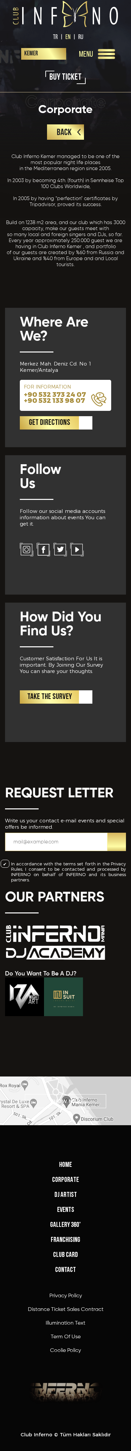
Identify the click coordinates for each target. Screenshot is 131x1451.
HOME (65, 1165)
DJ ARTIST (65, 1195)
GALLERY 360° (65, 1225)
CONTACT (65, 1270)
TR (55, 36)
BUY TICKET (65, 77)
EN (68, 36)
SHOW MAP (65, 1101)
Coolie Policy (65, 1350)
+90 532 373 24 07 (55, 395)
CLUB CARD (65, 1255)
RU (80, 36)
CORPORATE (65, 1180)
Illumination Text (65, 1323)
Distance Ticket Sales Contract (65, 1309)
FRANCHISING (65, 1240)
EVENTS (65, 1210)
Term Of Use (66, 1337)
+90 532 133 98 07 (54, 401)
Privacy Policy (65, 1296)
